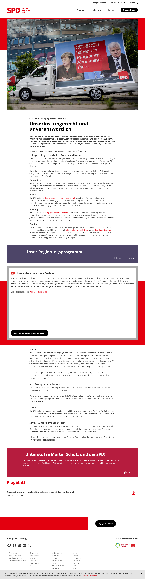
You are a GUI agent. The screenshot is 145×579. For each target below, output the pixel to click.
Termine (76, 563)
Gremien (33, 558)
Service (76, 553)
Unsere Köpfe (34, 556)
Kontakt (75, 556)
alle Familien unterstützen (77, 230)
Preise (32, 566)
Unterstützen (129, 10)
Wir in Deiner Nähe (58, 566)
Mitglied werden (57, 561)
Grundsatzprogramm (15, 558)
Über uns (34, 553)
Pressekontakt (77, 558)
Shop (75, 568)
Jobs (74, 566)
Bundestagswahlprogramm (17, 561)
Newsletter (55, 556)
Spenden (54, 563)
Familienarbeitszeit (103, 230)
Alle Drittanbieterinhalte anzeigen (29, 333)
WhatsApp (55, 558)
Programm (13, 553)
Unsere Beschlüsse (15, 556)
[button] (141, 573)
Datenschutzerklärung (38, 292)
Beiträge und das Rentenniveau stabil (60, 198)
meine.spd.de (56, 568)
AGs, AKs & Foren (35, 563)
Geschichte (33, 561)
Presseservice (77, 561)
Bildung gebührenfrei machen (55, 212)
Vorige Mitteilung (17, 538)
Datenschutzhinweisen (89, 576)
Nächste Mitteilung (127, 538)
